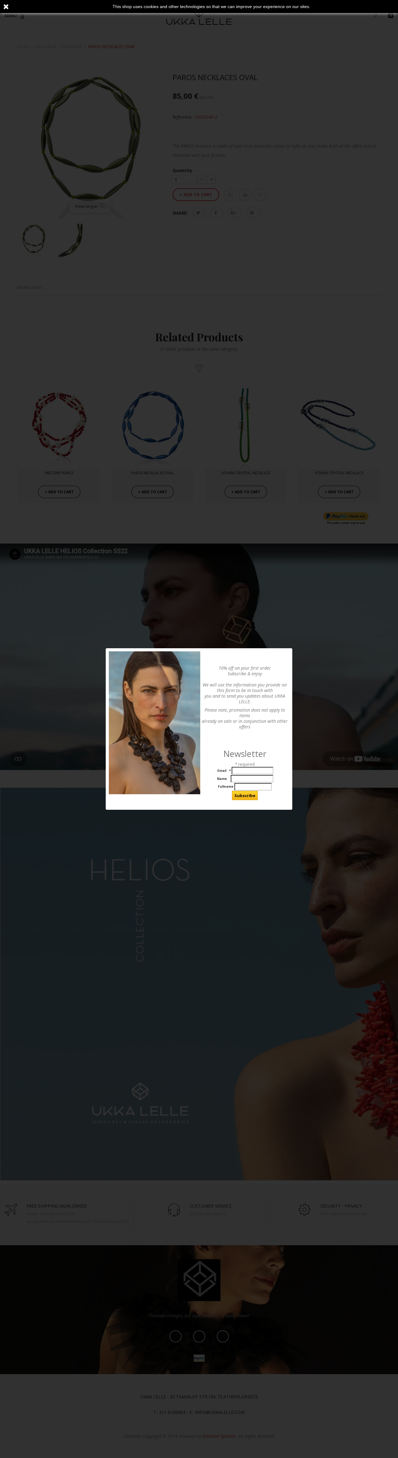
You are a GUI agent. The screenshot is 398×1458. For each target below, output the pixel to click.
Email (223, 770)
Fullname (226, 786)
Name (223, 779)
